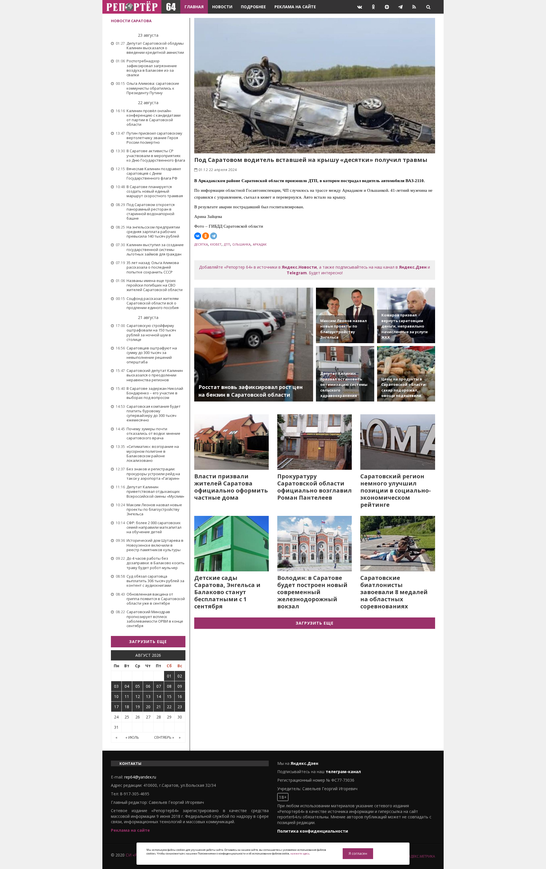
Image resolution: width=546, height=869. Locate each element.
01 (169, 676)
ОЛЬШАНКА (241, 244)
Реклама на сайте (295, 6)
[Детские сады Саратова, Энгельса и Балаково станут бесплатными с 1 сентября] (231, 543)
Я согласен (358, 853)
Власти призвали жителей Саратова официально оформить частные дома (231, 486)
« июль (132, 737)
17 (116, 706)
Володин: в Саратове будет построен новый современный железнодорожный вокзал (312, 592)
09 (179, 686)
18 (127, 706)
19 (137, 706)
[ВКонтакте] (197, 235)
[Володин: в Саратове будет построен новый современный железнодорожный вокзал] (314, 543)
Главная (194, 6)
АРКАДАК (260, 244)
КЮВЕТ (216, 244)
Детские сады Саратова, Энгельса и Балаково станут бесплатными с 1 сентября (227, 592)
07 (158, 686)
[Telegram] (213, 235)
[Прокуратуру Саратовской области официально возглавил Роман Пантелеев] (314, 442)
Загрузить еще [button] (148, 641)
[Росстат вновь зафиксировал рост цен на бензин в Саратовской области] (253, 344)
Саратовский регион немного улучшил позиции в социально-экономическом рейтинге (395, 490)
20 (148, 706)
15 (169, 696)
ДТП (227, 244)
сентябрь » (164, 737)
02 (179, 676)
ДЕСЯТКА (201, 244)
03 (116, 686)
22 (169, 706)
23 (179, 706)
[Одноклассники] (205, 235)
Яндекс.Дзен (413, 267)
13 (148, 696)
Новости (222, 6)
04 (127, 686)
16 (179, 696)
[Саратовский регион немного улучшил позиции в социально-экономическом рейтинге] (397, 442)
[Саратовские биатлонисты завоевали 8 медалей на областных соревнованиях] (397, 543)
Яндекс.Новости (299, 267)
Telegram (297, 272)
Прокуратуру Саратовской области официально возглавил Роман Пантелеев (314, 486)
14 (158, 696)
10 (116, 696)
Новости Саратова (131, 20)
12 (137, 696)
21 (158, 706)
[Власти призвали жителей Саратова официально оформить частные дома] (231, 442)
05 (137, 686)
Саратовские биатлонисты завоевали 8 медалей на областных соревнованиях (394, 592)
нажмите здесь (299, 853)
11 (127, 696)
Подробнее (253, 6)
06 (148, 686)
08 (169, 686)
